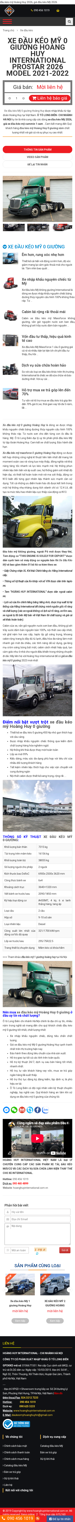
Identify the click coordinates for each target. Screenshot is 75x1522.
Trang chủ (8, 30)
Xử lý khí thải (11, 1478)
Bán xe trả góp (12, 1471)
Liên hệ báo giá (51, 98)
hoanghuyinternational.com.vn (30, 1187)
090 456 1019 (42, 10)
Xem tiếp (20, 1320)
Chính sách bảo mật (15, 1445)
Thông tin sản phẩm (38, 149)
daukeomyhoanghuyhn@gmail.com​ (32, 1415)
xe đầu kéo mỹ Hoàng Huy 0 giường (37, 724)
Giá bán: (23, 87)
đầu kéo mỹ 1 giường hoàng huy (38, 957)
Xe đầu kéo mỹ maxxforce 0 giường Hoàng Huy (29, 452)
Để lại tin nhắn (37, 164)
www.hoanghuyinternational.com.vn (34, 1410)
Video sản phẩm (37, 157)
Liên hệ (8, 1485)
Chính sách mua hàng (16, 1458)
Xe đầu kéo (26, 30)
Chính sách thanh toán (17, 1452)
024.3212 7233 (29, 1397)
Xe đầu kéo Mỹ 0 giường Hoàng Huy (24, 110)
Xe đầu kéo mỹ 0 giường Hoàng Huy (24, 425)
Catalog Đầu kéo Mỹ (15, 1465)
